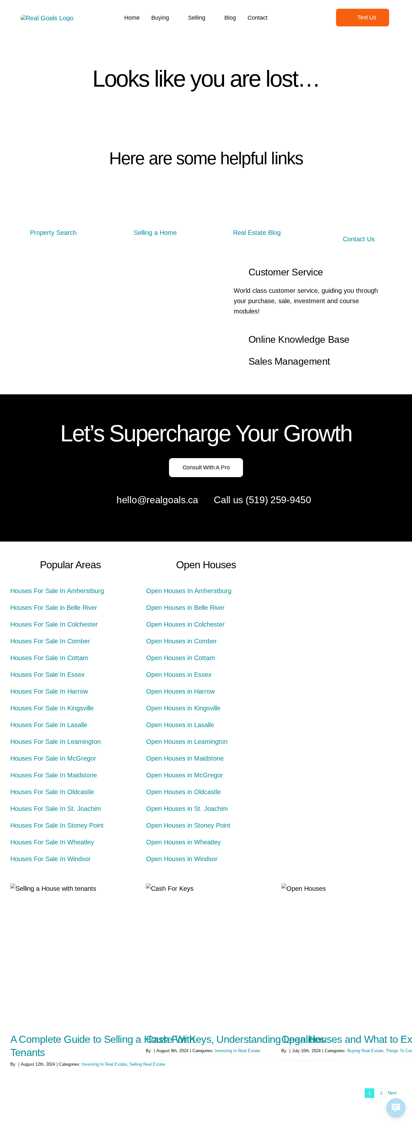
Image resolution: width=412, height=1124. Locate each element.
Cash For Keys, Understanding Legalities (235, 1039)
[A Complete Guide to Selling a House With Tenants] (104, 953)
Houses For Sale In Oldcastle (52, 791)
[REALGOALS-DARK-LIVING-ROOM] (358, 217)
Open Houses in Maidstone (185, 758)
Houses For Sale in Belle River (53, 607)
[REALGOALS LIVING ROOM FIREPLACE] (257, 217)
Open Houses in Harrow (180, 691)
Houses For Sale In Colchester (54, 624)
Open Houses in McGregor (184, 775)
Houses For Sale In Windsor (50, 858)
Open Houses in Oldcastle (183, 791)
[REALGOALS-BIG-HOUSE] (53, 217)
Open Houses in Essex (178, 674)
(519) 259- (268, 500)
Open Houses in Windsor (182, 858)
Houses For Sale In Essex (47, 674)
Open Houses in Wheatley (183, 842)
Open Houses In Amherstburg (188, 590)
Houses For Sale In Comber (50, 641)
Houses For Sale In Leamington (55, 741)
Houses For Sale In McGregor (53, 758)
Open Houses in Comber (181, 641)
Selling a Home (155, 232)
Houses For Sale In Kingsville (52, 708)
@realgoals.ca (167, 500)
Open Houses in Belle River (185, 607)
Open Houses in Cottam (180, 657)
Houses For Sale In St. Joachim (55, 808)
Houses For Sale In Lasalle (48, 724)
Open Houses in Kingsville (183, 708)
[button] (308, 273)
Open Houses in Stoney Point (188, 825)
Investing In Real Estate (104, 1064)
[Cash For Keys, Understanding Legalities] (240, 953)
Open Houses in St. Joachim (187, 808)
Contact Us (359, 239)
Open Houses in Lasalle (180, 724)
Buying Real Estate (365, 1050)
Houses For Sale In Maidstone (53, 775)
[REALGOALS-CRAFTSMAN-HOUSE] (155, 217)
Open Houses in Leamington (187, 741)
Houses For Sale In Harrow (49, 691)
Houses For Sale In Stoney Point (57, 825)
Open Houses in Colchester (185, 624)
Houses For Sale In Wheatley (52, 842)
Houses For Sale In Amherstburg (57, 590)
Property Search (53, 232)
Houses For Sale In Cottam (49, 657)
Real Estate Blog (257, 232)
